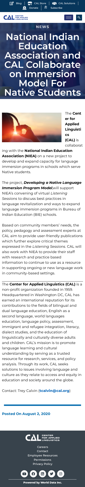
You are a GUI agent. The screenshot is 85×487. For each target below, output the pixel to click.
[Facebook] (33, 473)
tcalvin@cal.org (54, 391)
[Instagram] (60, 473)
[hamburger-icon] (68, 17)
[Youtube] (24, 473)
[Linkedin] (42, 473)
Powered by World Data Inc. (42, 482)
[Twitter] (51, 473)
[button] (79, 18)
